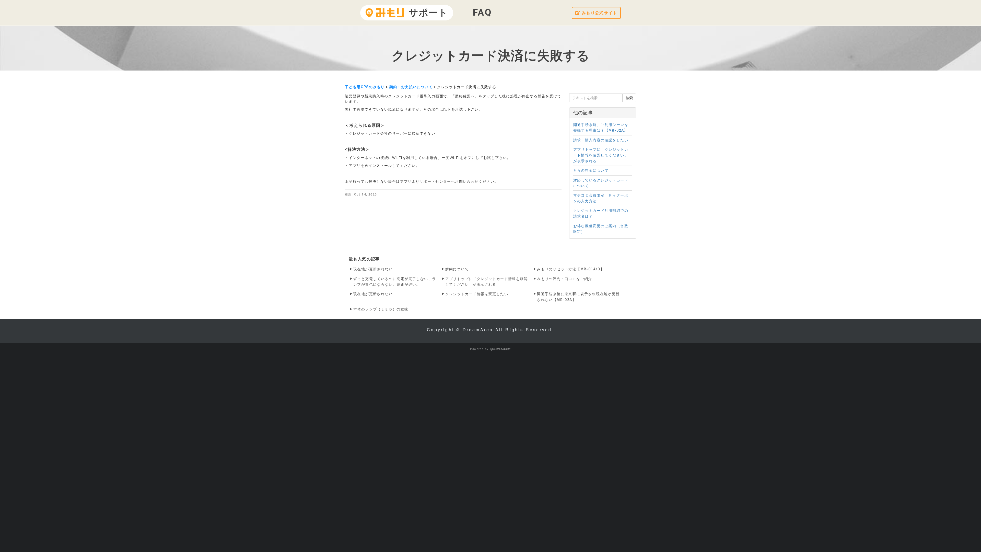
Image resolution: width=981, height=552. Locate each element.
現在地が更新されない (373, 269)
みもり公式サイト (598, 12)
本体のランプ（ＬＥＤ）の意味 (380, 309)
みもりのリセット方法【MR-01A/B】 (570, 269)
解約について (457, 269)
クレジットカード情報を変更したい (476, 294)
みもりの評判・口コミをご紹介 (564, 279)
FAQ (482, 12)
